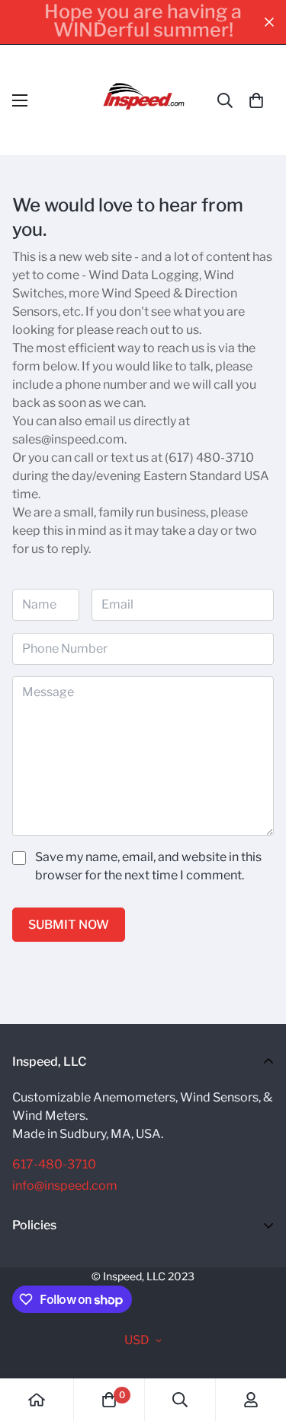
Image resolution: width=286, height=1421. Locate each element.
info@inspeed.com (64, 1185)
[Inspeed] (143, 100)
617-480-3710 (54, 1164)
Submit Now (68, 924)
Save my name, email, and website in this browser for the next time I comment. (148, 866)
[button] (256, 100)
